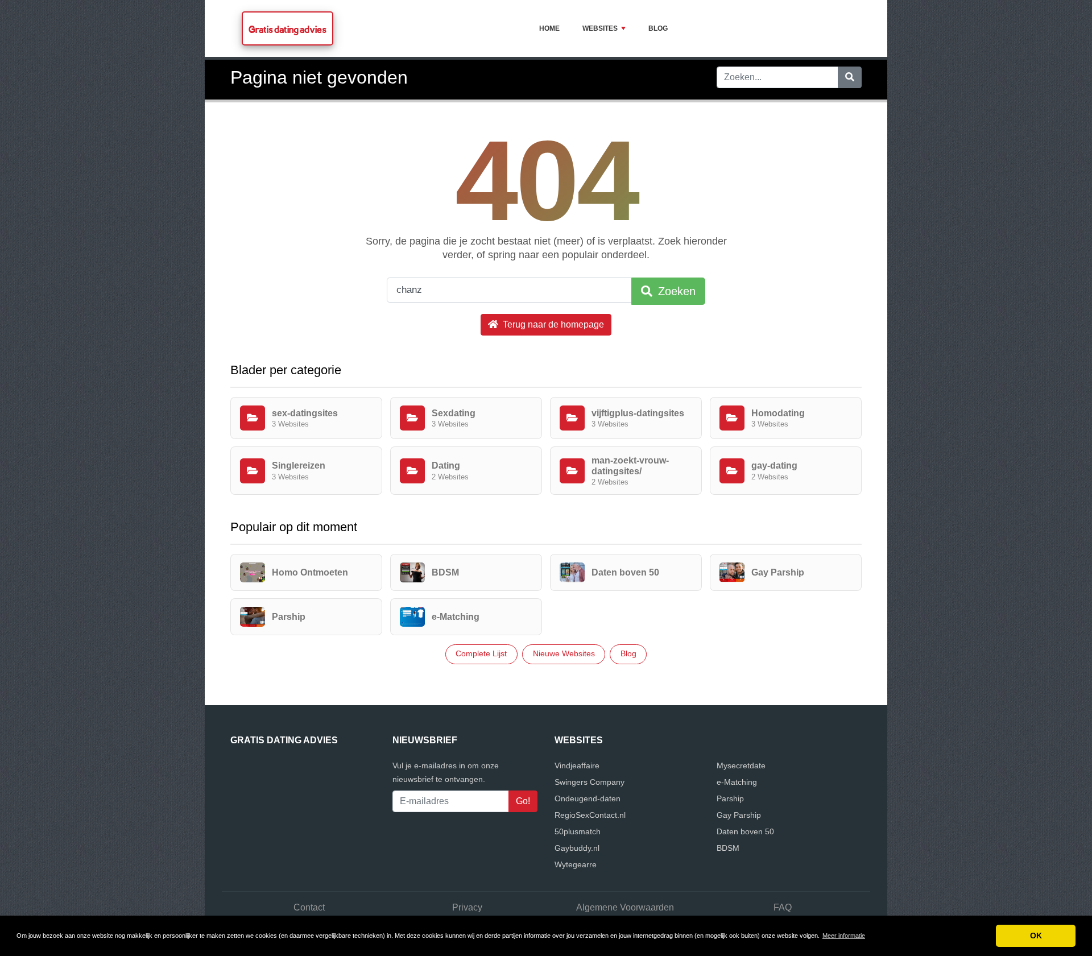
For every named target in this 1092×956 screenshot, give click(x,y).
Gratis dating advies (287, 29)
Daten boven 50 (745, 831)
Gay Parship (739, 815)
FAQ (783, 907)
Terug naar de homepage (552, 324)
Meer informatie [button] (843, 935)
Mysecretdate (741, 765)
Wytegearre (576, 864)
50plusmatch (578, 831)
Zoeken (675, 291)
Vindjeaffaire (577, 765)
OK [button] (1036, 935)
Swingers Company (589, 782)
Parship (730, 798)
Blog (658, 28)
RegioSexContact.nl (590, 815)
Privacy (467, 907)
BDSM (728, 847)
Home (549, 28)
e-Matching (737, 782)
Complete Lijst (481, 653)
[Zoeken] (850, 77)
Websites (600, 28)
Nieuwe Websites (564, 653)
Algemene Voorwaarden (625, 907)
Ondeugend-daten (588, 798)
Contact (309, 907)
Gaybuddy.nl (577, 847)
